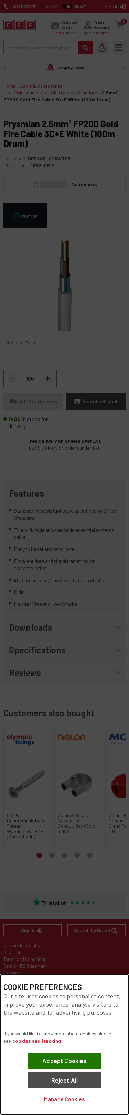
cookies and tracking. (37, 1041)
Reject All (64, 1080)
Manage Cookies (64, 1099)
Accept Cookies (64, 1060)
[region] (64, 1044)
